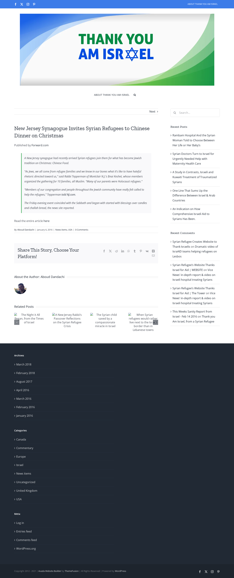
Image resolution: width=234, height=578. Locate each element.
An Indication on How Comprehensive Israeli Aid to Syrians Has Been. (191, 214)
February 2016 (25, 407)
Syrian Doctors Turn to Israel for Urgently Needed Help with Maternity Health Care (193, 159)
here (47, 221)
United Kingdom (26, 491)
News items (61, 229)
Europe (21, 456)
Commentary (24, 448)
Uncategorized (25, 482)
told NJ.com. (68, 194)
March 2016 (23, 399)
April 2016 (22, 390)
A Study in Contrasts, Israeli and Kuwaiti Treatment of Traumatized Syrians (195, 177)
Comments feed (26, 540)
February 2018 (25, 373)
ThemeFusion (72, 571)
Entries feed (24, 531)
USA (70, 229)
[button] (135, 94)
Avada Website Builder (49, 571)
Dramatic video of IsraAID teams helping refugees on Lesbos (195, 251)
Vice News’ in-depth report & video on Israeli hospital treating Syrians (194, 275)
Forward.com (40, 145)
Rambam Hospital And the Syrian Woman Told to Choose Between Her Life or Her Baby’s (194, 140)
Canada (21, 439)
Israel (19, 465)
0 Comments (81, 229)
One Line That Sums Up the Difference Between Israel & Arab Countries (194, 195)
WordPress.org (26, 548)
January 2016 (24, 416)
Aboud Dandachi (25, 229)
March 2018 (23, 364)
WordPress (120, 571)
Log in (20, 523)
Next (152, 111)
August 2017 (24, 381)
